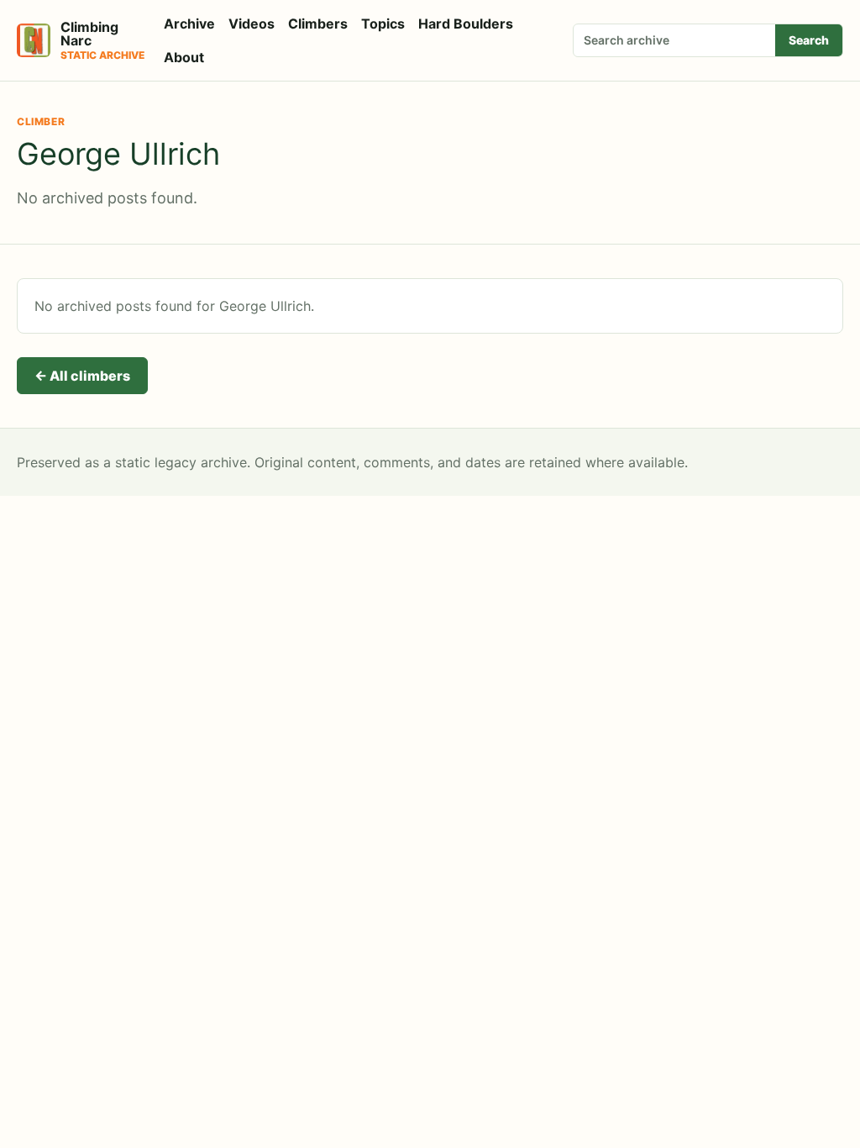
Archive (189, 23)
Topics (383, 23)
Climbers (318, 23)
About (184, 57)
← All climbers (82, 375)
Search (809, 40)
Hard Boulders (465, 23)
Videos (251, 23)
